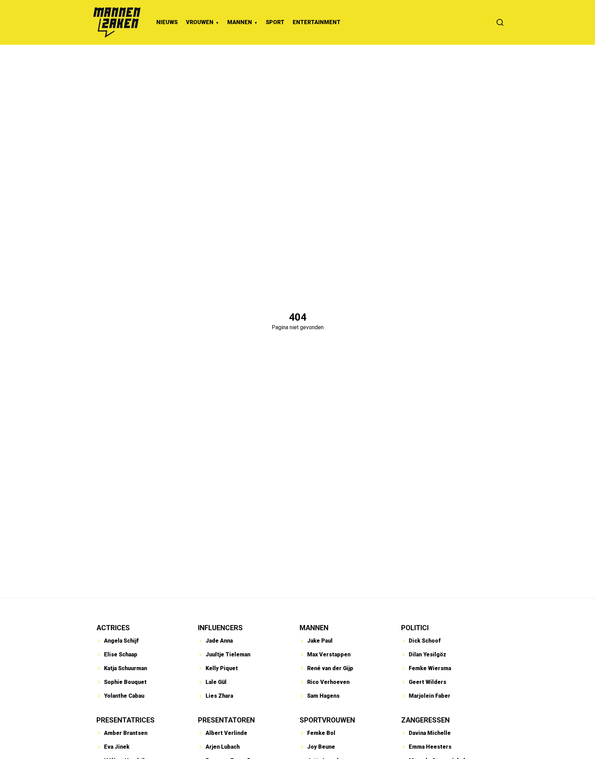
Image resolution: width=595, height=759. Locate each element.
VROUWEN (199, 22)
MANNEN (239, 22)
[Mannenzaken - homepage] (117, 22)
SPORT (275, 22)
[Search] (500, 22)
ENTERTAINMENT (317, 22)
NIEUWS (167, 22)
